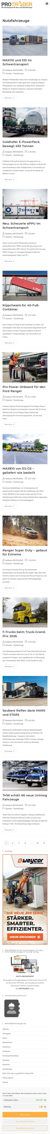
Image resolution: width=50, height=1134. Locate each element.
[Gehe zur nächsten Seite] (44, 843)
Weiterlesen (10, 97)
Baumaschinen (7, 1042)
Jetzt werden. (25, 988)
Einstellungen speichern (25, 1128)
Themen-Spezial (8, 1078)
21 (38, 843)
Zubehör (5, 1082)
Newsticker (6, 1064)
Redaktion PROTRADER (14, 70)
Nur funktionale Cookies (25, 1121)
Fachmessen (6, 1047)
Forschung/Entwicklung (10, 1056)
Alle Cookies (25, 1115)
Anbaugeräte (7, 1033)
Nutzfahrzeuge (18, 73)
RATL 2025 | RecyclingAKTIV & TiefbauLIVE (18, 1073)
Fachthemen (7, 1051)
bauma (5, 1038)
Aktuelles (8, 73)
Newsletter (6, 1060)
